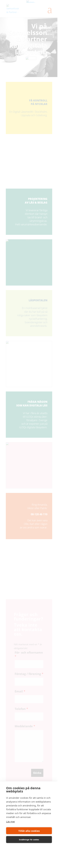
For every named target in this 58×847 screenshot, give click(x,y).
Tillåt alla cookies (29, 830)
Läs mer (10, 821)
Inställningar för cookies (29, 839)
